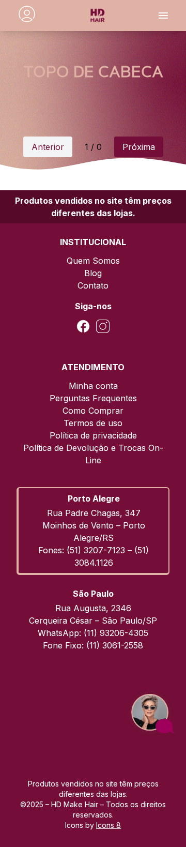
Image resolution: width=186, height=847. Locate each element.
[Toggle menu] (163, 15)
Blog (93, 273)
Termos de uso (93, 423)
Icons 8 (108, 825)
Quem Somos (93, 260)
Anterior (48, 147)
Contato (93, 285)
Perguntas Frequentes (93, 398)
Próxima (138, 147)
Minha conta (93, 386)
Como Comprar (93, 410)
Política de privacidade (93, 435)
